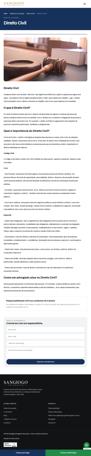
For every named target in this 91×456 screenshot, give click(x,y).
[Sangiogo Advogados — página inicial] (14, 4)
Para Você (31, 14)
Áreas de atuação (17, 14)
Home (6, 14)
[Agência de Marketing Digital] (45, 444)
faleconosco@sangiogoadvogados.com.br (63, 415)
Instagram (51, 419)
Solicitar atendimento (45, 362)
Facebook (51, 423)
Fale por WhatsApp (55, 412)
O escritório (8, 412)
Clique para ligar (53, 408)
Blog (5, 415)
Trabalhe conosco (10, 419)
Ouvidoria (7, 423)
